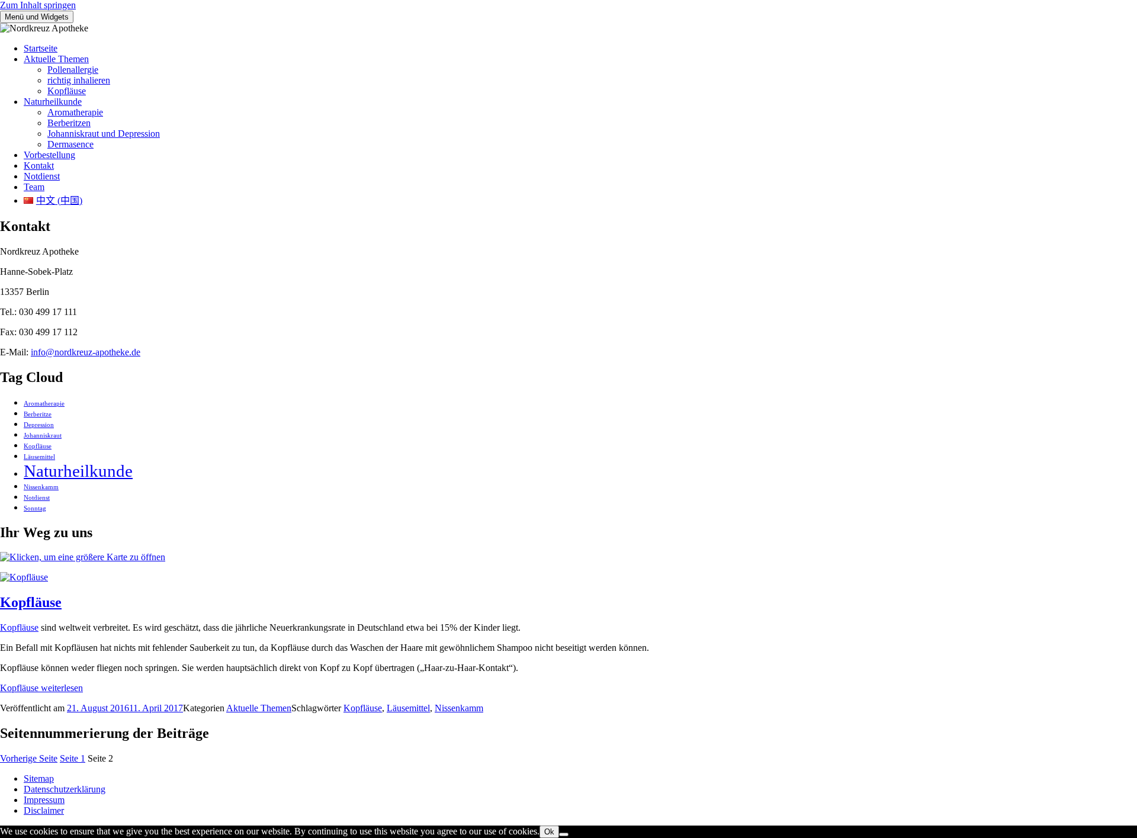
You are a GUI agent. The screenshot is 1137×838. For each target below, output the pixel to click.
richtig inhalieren (78, 80)
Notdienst (42, 176)
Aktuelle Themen (56, 59)
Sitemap (39, 778)
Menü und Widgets (37, 16)
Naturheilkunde (53, 102)
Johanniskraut (43, 435)
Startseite (40, 48)
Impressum (44, 800)
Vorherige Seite (28, 758)
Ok (549, 831)
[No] (563, 834)
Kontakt (39, 165)
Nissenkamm (41, 487)
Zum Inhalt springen (38, 5)
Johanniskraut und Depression (103, 134)
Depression (39, 425)
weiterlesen (41, 688)
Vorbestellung (49, 155)
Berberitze (38, 414)
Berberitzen (69, 123)
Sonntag (35, 508)
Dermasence (70, 144)
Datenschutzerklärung (64, 789)
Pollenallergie (72, 70)
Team (34, 187)
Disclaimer (44, 810)
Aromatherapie (75, 112)
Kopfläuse (66, 91)
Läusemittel (39, 457)
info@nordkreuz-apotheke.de (85, 352)
